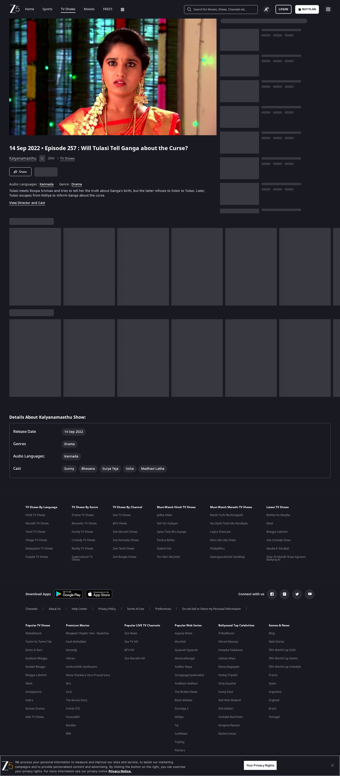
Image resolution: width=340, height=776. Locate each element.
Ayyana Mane (183, 633)
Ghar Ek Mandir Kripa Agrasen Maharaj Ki (286, 558)
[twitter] (297, 594)
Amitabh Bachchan (230, 717)
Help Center (79, 609)
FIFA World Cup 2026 (282, 650)
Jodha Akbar (164, 515)
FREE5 (107, 9)
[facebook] (272, 594)
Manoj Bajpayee (228, 667)
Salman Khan (226, 658)
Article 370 (73, 709)
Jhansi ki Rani (34, 650)
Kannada (47, 184)
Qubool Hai (164, 548)
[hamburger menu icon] (328, 9)
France (273, 675)
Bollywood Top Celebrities (236, 625)
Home (29, 9)
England (274, 700)
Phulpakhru (217, 548)
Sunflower (181, 734)
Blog (272, 633)
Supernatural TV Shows (82, 558)
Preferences (163, 609)
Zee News (130, 633)
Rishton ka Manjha (278, 515)
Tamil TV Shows (35, 532)
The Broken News (186, 692)
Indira (29, 700)
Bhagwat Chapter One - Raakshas (87, 633)
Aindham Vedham (186, 683)
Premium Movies (77, 625)
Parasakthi (73, 717)
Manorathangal (185, 658)
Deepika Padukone (230, 650)
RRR (68, 734)
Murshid (180, 642)
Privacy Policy (107, 609)
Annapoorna (34, 692)
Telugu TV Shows (36, 540)
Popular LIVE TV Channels (142, 625)
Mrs (68, 683)
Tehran (70, 658)
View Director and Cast (27, 203)
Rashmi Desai (227, 734)
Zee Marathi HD (134, 658)
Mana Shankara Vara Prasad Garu (88, 675)
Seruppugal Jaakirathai (189, 675)
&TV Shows (120, 523)
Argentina (275, 692)
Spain (272, 683)
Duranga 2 (181, 709)
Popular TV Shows (38, 625)
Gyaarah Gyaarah (186, 650)
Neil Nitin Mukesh (229, 700)
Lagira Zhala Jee (220, 532)
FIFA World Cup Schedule (285, 667)
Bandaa (71, 725)
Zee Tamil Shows (123, 548)
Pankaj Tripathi (227, 675)
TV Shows (68, 9)
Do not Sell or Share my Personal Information (211, 609)
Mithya (179, 717)
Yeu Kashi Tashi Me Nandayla (229, 523)
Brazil (272, 709)
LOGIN (283, 9)
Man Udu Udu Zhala (223, 540)
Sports (47, 9)
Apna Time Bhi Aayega (171, 532)
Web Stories (276, 642)
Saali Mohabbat (76, 642)
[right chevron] (335, 267)
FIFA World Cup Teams (283, 658)
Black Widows (183, 700)
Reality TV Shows (82, 548)
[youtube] (309, 594)
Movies (89, 9)
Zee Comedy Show (278, 540)
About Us (55, 609)
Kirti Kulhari (225, 709)
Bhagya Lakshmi (277, 532)
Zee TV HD (131, 642)
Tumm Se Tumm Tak (39, 642)
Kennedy (71, 650)
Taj (176, 725)
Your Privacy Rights (260, 765)
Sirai (69, 692)
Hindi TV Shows (35, 515)
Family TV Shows (82, 532)
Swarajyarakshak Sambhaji (227, 557)
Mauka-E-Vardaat (277, 548)
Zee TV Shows (122, 515)
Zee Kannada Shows (126, 540)
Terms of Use (135, 609)
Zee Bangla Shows (124, 557)
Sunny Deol (225, 692)
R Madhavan (226, 633)
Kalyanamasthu (22, 158)
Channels (32, 609)
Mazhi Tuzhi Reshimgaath (226, 515)
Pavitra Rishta (166, 540)
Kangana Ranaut (229, 725)
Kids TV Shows (35, 717)
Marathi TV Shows (37, 523)
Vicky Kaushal (227, 683)
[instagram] (284, 594)
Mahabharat (34, 633)
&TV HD (129, 650)
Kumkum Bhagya (36, 658)
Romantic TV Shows (84, 523)
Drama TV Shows (83, 515)
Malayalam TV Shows (39, 548)
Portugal (274, 717)
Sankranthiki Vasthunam (81, 667)
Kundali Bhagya (35, 667)
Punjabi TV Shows (37, 557)
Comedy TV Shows (83, 540)
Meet (269, 523)
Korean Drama (35, 709)
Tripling (179, 742)
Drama (76, 184)
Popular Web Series (188, 625)
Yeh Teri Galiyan (167, 523)
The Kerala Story (76, 700)
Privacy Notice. (120, 771)
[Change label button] (266, 10)
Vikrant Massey (228, 642)
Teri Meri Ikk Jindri (168, 557)
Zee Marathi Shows (125, 532)
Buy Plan (309, 9)
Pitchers (180, 750)
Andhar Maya (183, 667)
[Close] (332, 765)
